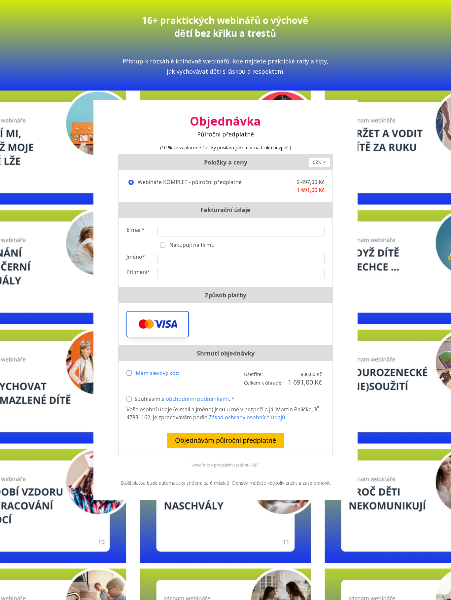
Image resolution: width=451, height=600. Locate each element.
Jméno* (135, 256)
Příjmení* (138, 272)
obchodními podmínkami (197, 398)
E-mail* (135, 229)
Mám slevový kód (157, 373)
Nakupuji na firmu (191, 244)
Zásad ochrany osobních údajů (247, 417)
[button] (157, 324)
